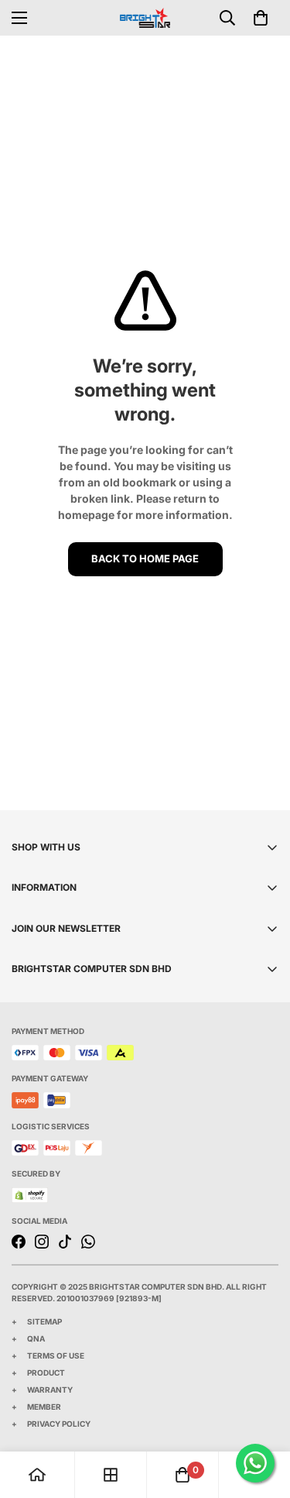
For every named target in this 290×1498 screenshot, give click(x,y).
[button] (260, 18)
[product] (37, 1474)
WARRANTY (50, 1389)
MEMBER (44, 1406)
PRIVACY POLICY (58, 1423)
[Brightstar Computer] (145, 17)
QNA (36, 1338)
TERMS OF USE (55, 1355)
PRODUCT (46, 1372)
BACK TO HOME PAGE (145, 558)
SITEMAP (44, 1321)
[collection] (110, 1475)
